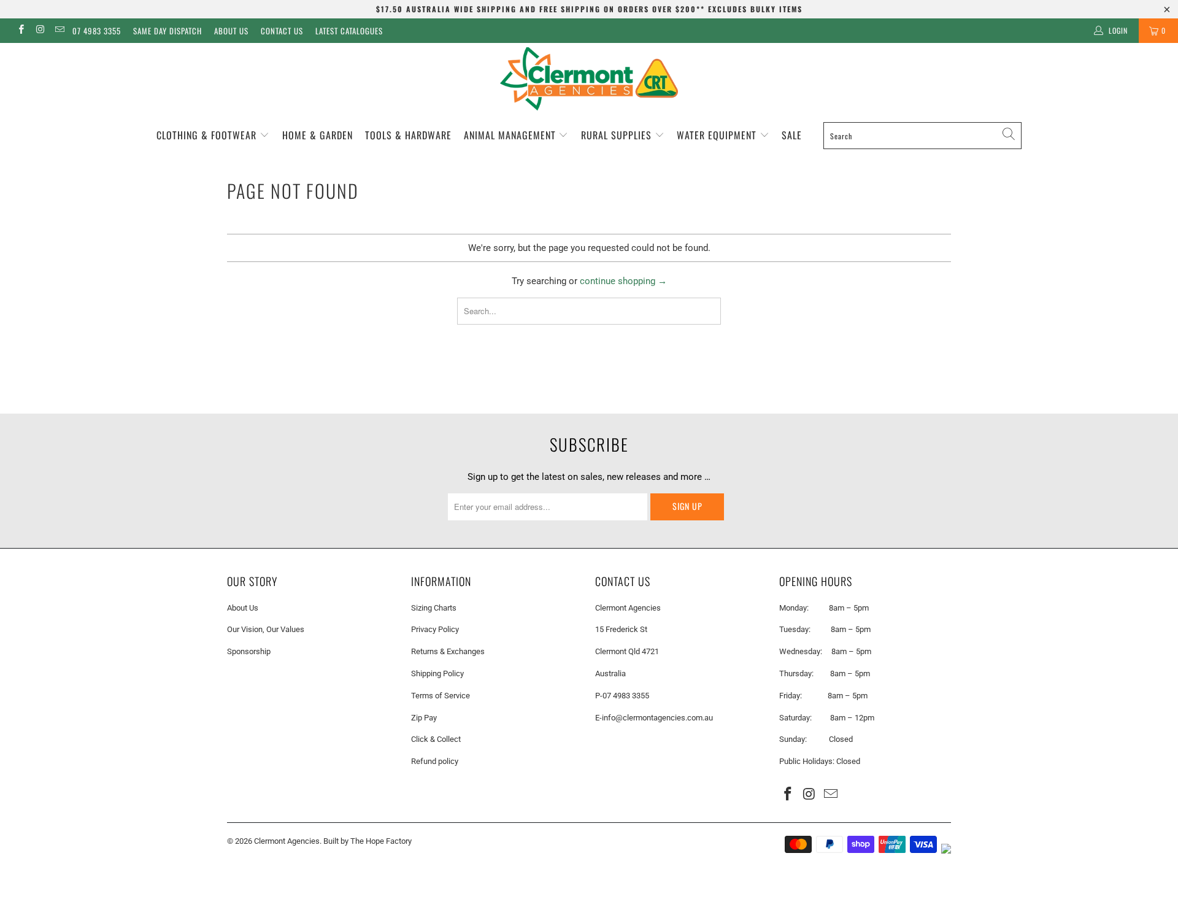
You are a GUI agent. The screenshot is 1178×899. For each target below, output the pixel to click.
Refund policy (434, 761)
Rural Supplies (618, 135)
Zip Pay (424, 717)
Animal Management (511, 135)
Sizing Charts (433, 607)
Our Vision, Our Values (265, 629)
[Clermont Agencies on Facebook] (20, 30)
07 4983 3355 (96, 31)
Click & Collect (436, 739)
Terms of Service (440, 695)
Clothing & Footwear (208, 135)
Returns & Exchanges (448, 651)
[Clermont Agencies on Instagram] (39, 30)
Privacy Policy (435, 629)
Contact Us (282, 31)
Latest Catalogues (349, 31)
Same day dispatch (167, 31)
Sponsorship (249, 651)
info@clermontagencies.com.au (657, 717)
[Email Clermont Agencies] (59, 30)
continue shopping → (623, 281)
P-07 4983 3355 (622, 695)
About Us (231, 31)
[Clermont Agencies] (589, 79)
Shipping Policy (437, 673)
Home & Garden (317, 135)
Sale (792, 135)
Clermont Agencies (287, 841)
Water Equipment (718, 135)
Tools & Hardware (408, 135)
